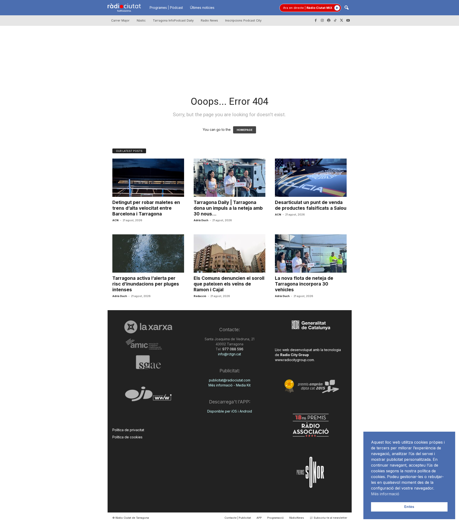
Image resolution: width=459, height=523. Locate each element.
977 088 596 (232, 349)
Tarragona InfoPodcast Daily (173, 20)
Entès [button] (409, 507)
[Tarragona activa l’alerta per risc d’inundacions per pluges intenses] (148, 253)
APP (259, 517)
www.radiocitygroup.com (294, 360)
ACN (115, 220)
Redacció (200, 296)
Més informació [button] (385, 493)
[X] (341, 20)
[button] (346, 8)
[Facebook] (316, 20)
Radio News (209, 20)
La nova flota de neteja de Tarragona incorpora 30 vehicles (304, 283)
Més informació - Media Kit (229, 385)
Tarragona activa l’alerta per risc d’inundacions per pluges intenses (145, 283)
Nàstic (141, 20)
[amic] (148, 344)
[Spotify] (329, 20)
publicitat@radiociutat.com (229, 380)
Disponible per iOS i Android (229, 411)
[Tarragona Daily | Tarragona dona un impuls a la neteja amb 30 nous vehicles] (229, 178)
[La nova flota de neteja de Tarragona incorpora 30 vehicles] (311, 253)
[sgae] (148, 362)
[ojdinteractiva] (148, 396)
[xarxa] (148, 326)
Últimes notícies (202, 8)
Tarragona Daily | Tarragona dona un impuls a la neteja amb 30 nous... (228, 208)
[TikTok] (335, 20)
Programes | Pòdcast (166, 8)
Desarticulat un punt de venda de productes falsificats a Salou (310, 205)
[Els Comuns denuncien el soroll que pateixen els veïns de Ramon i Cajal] (229, 253)
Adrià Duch (201, 220)
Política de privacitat (128, 430)
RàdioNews (296, 517)
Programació (275, 517)
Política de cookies (127, 437)
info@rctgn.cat (229, 354)
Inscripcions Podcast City (243, 20)
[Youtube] (348, 20)
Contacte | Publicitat (237, 517)
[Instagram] (322, 20)
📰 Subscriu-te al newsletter (328, 517)
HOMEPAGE (244, 130)
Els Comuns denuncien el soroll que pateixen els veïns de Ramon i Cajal (229, 283)
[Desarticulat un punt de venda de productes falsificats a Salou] (311, 178)
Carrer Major (120, 20)
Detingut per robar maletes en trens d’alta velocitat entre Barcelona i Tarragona (146, 208)
